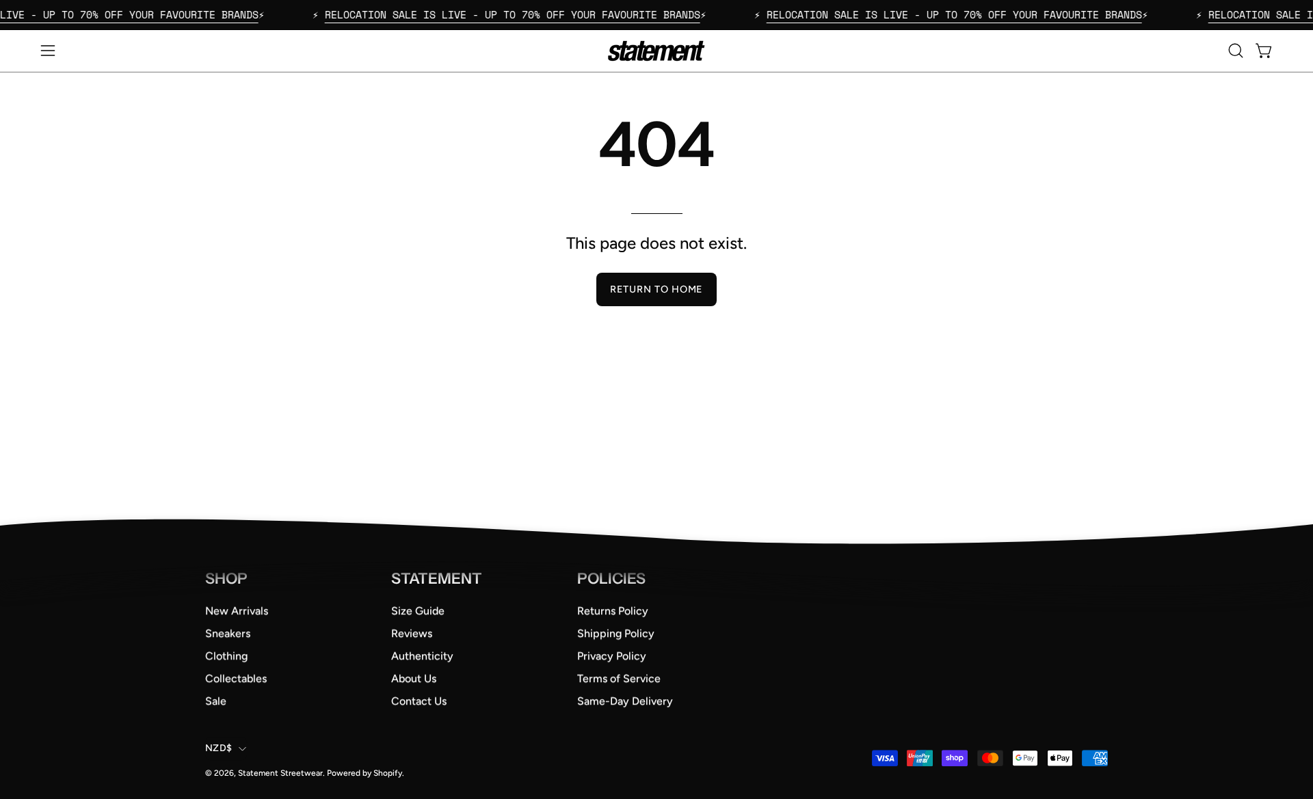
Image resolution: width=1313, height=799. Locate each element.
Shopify (387, 773)
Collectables (236, 678)
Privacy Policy (611, 655)
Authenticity (422, 655)
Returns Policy (612, 610)
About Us (413, 678)
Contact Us (419, 700)
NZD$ (218, 748)
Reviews (411, 633)
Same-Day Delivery (625, 700)
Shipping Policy (615, 633)
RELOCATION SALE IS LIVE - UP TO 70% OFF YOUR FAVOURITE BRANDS (492, 14)
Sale (215, 700)
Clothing (226, 655)
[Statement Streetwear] (656, 51)
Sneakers (227, 633)
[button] (1235, 50)
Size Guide (418, 610)
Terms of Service (619, 678)
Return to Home (656, 289)
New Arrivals (236, 610)
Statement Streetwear (280, 773)
